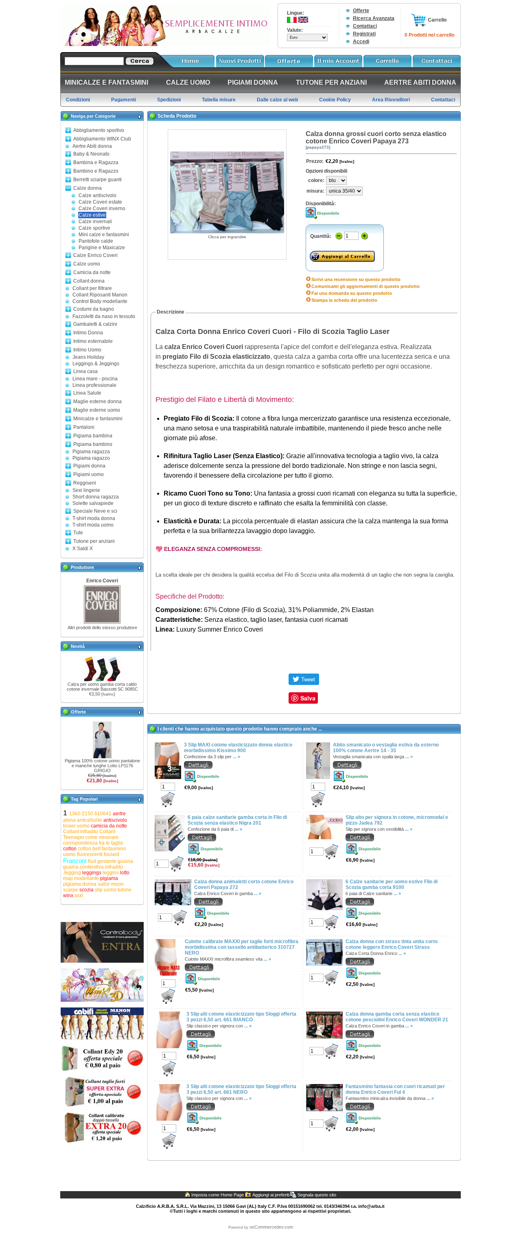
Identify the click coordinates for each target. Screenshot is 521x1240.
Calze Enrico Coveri (95, 255)
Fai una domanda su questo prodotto (351, 293)
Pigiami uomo (88, 474)
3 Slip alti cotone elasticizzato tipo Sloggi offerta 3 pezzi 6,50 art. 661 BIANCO (241, 1017)
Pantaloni (83, 427)
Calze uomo (86, 264)
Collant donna (89, 281)
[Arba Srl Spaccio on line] (165, 44)
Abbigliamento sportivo (98, 130)
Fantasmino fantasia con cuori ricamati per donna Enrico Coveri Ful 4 (395, 1089)
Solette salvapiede (93, 503)
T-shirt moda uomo (93, 525)
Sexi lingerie (86, 490)
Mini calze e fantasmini (104, 234)
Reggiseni (84, 483)
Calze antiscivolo (97, 195)
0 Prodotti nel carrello (429, 35)
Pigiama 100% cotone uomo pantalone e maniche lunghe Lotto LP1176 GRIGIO (102, 765)
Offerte (361, 10)
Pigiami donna (89, 466)
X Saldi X (82, 548)
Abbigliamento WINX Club (102, 139)
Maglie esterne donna (97, 401)
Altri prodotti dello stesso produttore (102, 627)
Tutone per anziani (94, 541)
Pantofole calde (96, 241)
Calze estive (92, 215)
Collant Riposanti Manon (99, 295)
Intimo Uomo (87, 350)
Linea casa (85, 371)
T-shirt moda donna (93, 518)
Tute (78, 533)
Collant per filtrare (92, 288)
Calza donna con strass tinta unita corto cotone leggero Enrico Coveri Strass (392, 944)
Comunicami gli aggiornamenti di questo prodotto (365, 286)
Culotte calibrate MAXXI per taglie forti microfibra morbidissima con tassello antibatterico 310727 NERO (241, 947)
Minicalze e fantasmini (98, 418)
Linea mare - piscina (95, 379)
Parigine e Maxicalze (102, 247)
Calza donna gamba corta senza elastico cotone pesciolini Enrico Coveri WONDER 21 (397, 1017)
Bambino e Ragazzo (95, 171)
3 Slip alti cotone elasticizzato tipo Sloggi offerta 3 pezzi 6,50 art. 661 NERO (241, 1089)
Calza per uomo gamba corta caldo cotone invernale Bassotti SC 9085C (102, 686)
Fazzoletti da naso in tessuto (103, 316)
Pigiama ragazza (91, 451)
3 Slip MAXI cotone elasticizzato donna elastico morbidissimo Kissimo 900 (238, 747)
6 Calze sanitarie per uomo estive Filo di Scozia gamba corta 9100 (392, 884)
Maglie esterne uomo (96, 410)
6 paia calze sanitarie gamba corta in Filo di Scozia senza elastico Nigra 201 (237, 820)
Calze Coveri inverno (102, 208)
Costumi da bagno (93, 309)
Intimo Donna (88, 333)
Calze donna (87, 188)
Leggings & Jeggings (95, 364)
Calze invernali (95, 221)
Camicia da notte (92, 272)
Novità (78, 646)
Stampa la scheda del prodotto (344, 300)
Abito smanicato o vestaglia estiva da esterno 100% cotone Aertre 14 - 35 (386, 747)
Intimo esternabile (93, 341)
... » (236, 756)
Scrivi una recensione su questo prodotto (356, 279)
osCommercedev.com (271, 1227)
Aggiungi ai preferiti (270, 1194)
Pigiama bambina (92, 436)
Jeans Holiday (88, 357)
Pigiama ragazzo (91, 458)
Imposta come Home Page (217, 1194)
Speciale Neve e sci (95, 511)
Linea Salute (87, 393)
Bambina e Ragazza (95, 162)
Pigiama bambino (92, 444)
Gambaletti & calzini (95, 324)
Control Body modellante (99, 301)
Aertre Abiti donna (92, 146)
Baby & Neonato (91, 154)
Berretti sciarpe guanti (97, 179)
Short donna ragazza (95, 497)
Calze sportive (94, 228)
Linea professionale (94, 385)
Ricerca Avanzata (373, 18)
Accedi (361, 41)
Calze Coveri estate (100, 202)
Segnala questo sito (317, 1194)
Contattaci (365, 26)
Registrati (364, 34)
